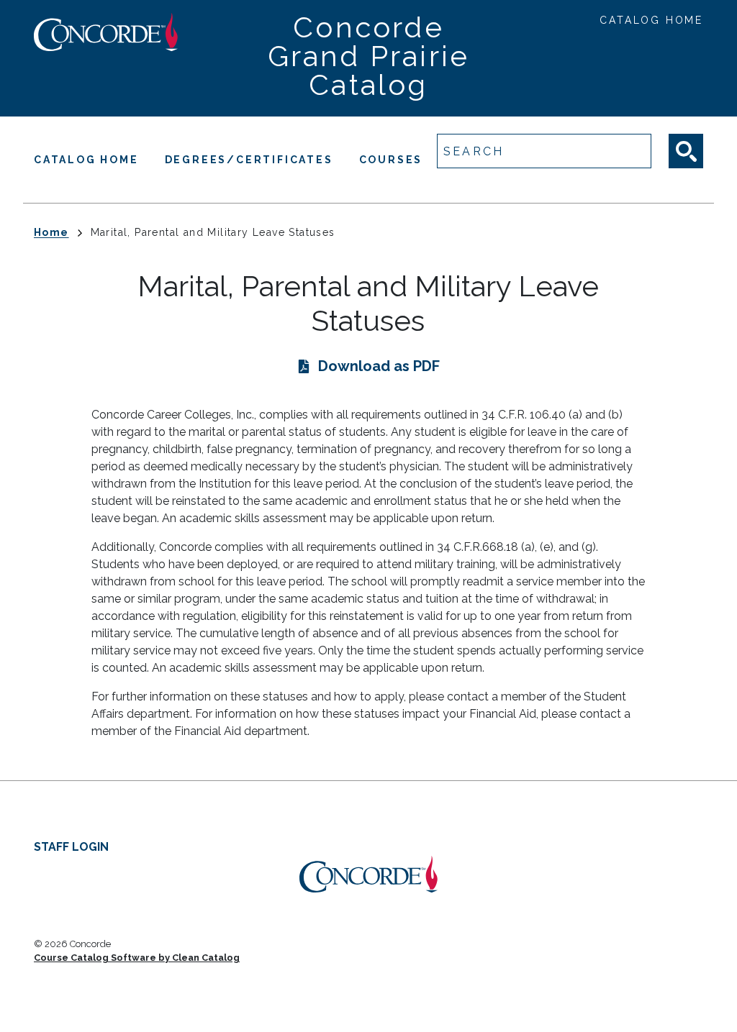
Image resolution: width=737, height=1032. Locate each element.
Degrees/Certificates (249, 159)
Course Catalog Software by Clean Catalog (137, 957)
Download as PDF (379, 366)
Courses (391, 159)
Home (51, 232)
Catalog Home (651, 20)
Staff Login (71, 847)
